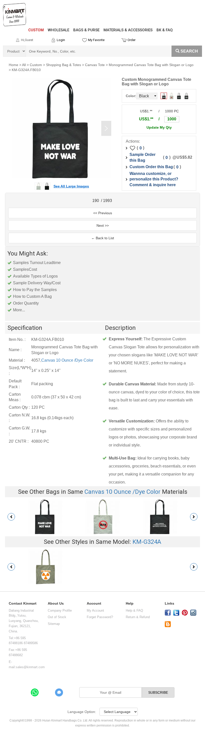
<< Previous (102, 213)
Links (169, 603)
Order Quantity (26, 303)
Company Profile (60, 610)
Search (189, 51)
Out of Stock (57, 617)
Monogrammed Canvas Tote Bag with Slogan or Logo (151, 65)
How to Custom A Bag (32, 296)
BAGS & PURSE (86, 30)
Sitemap (54, 624)
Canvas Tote (95, 65)
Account (94, 603)
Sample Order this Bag (143, 157)
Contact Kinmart (22, 603)
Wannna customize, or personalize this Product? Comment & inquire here (154, 179)
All (24, 65)
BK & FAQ (164, 30)
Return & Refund (138, 617)
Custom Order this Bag (151, 167)
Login (61, 40)
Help (130, 603)
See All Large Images (71, 186)
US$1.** (146, 119)
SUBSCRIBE (158, 692)
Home (13, 65)
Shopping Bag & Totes (63, 65)
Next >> (102, 225)
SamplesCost (25, 269)
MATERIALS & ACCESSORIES (128, 30)
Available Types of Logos (35, 276)
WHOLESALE (58, 30)
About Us (56, 603)
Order (132, 40)
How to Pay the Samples (35, 290)
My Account (95, 610)
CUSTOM (36, 30)
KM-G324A (146, 541)
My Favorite (96, 40)
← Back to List (102, 238)
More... (19, 310)
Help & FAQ (134, 610)
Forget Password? (100, 617)
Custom (36, 65)
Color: (131, 96)
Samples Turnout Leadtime (37, 263)
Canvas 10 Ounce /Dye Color (67, 360)
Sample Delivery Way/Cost (36, 283)
